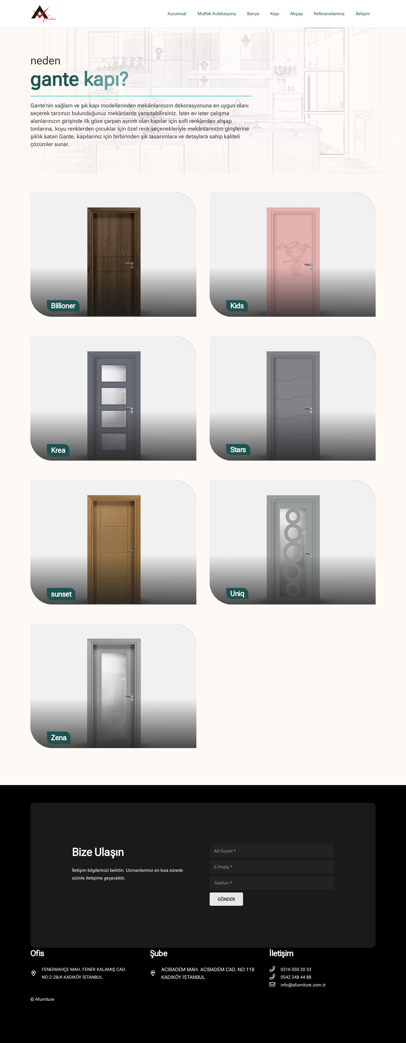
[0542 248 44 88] (275, 977)
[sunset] (113, 542)
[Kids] (293, 254)
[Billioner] (113, 254)
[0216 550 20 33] (275, 969)
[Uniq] (293, 542)
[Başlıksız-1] (43, 13)
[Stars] (293, 398)
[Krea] (113, 398)
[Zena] (113, 686)
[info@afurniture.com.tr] (275, 985)
